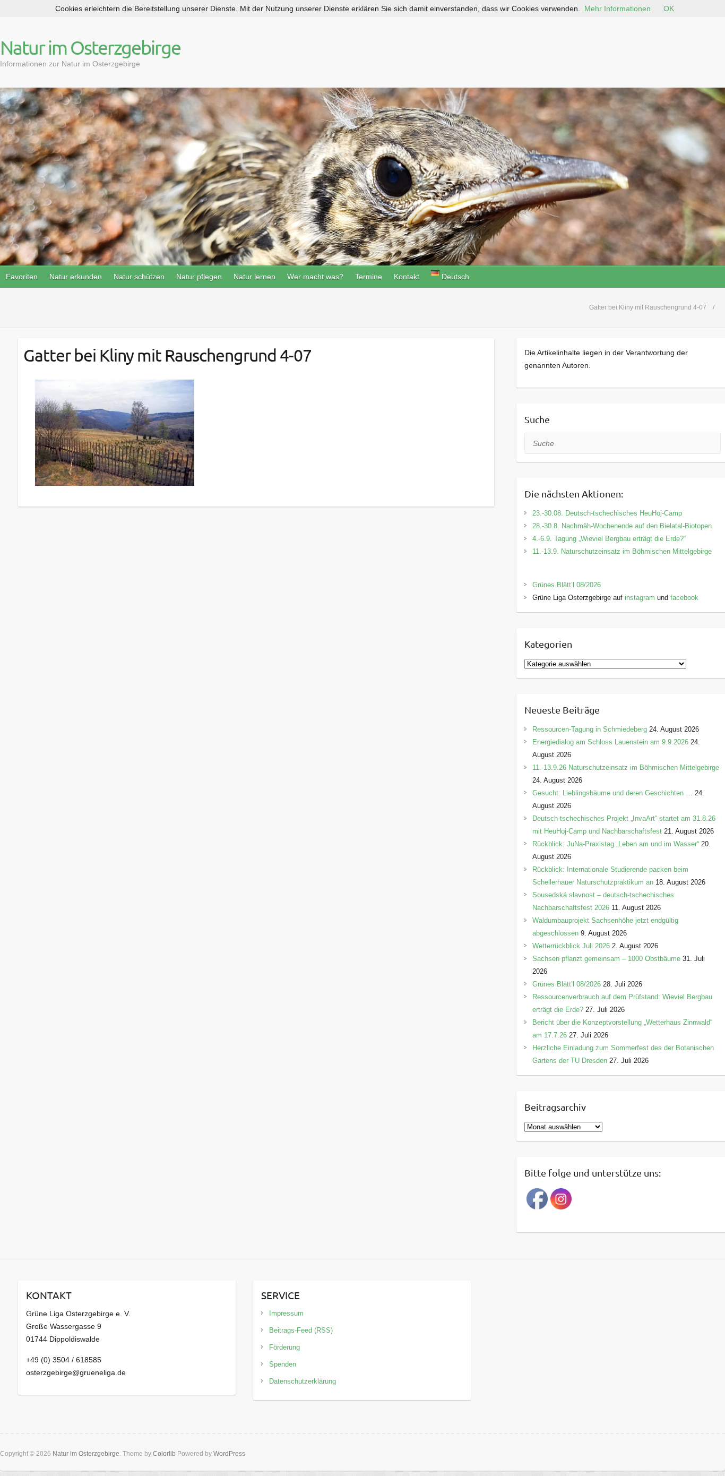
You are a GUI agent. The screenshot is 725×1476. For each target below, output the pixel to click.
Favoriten (22, 276)
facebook (684, 598)
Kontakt (406, 276)
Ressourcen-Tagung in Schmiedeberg (589, 729)
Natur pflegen (199, 276)
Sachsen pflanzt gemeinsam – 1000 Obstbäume (606, 959)
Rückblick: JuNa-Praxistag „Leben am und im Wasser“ (615, 844)
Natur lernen (254, 276)
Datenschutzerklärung (302, 1381)
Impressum (286, 1313)
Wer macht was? (315, 276)
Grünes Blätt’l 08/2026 (566, 585)
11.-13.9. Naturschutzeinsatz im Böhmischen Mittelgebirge (622, 551)
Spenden (282, 1364)
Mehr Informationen (617, 8)
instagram (640, 598)
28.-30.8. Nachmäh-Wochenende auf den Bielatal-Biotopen (622, 526)
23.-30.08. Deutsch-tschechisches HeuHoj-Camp (607, 513)
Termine (368, 276)
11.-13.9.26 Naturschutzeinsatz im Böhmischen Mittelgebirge (625, 767)
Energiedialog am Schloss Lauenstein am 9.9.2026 (610, 742)
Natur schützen (139, 276)
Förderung (284, 1347)
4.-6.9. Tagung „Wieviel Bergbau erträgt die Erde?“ (609, 539)
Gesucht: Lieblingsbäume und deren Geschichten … (612, 793)
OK (668, 8)
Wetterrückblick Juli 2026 (571, 946)
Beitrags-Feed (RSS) (301, 1330)
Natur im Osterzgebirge (90, 47)
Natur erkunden (75, 276)
